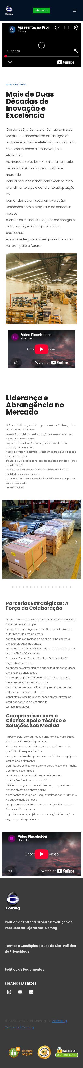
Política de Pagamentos (24, 969)
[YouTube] (20, 991)
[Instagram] (9, 991)
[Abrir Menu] (74, 10)
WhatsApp (41, 10)
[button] (6, 542)
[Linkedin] (31, 991)
